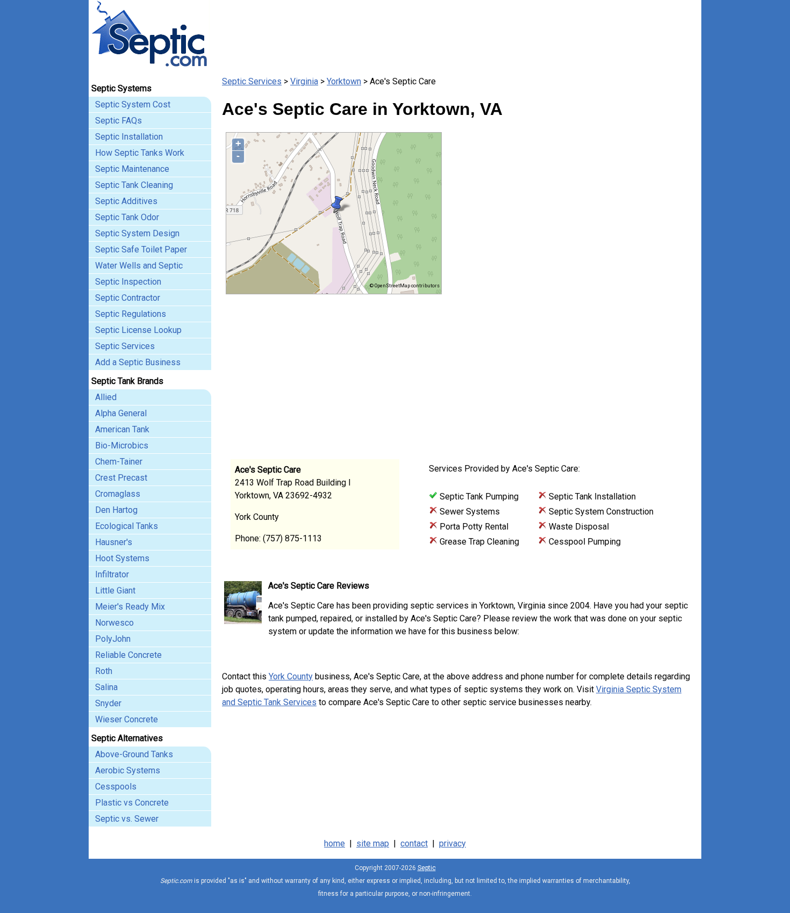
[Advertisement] (567, 369)
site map (372, 843)
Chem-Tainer (118, 462)
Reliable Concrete (128, 655)
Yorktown (344, 81)
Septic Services (252, 81)
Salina (106, 687)
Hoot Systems (122, 558)
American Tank (122, 429)
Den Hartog (116, 510)
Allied (106, 397)
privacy (452, 843)
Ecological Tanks (126, 526)
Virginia (304, 81)
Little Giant (115, 590)
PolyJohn (113, 639)
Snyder (108, 703)
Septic (427, 868)
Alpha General (121, 413)
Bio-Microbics (121, 445)
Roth (103, 671)
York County (291, 676)
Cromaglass (117, 494)
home (334, 843)
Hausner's (113, 542)
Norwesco (114, 623)
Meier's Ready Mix (130, 607)
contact (414, 843)
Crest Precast (121, 478)
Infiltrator (112, 574)
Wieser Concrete (126, 719)
